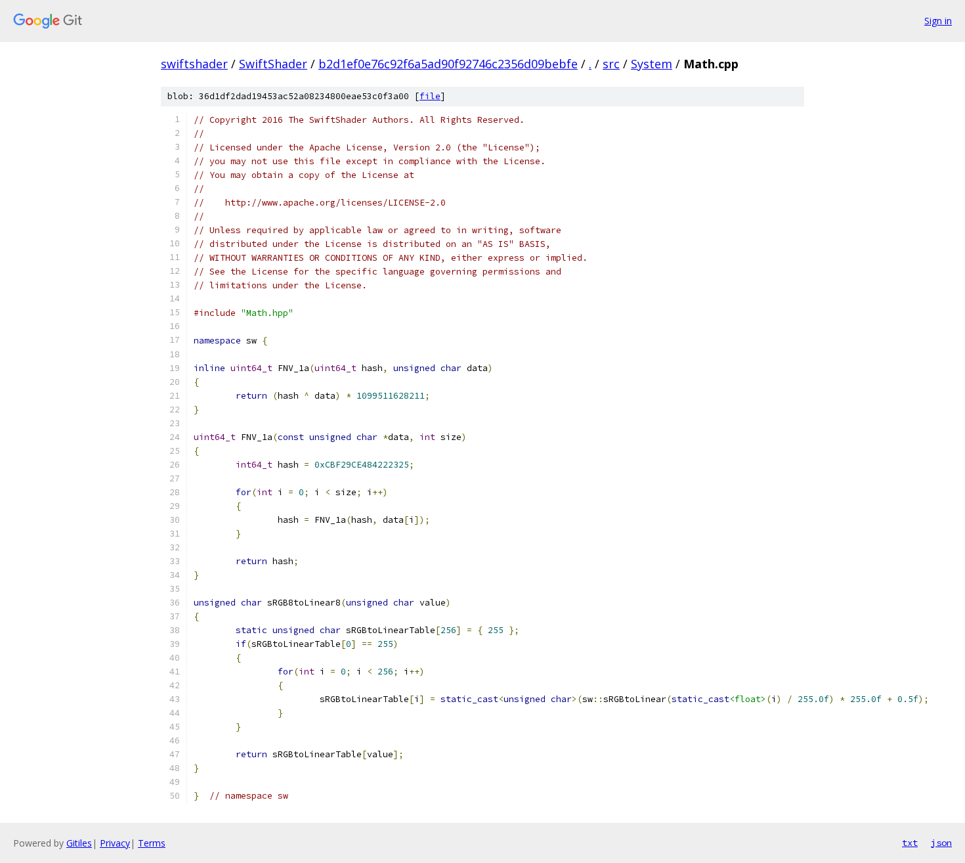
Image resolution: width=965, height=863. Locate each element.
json (941, 843)
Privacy (115, 843)
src (611, 64)
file (429, 96)
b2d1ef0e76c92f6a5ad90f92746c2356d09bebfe (448, 64)
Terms (151, 843)
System (651, 64)
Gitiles (79, 843)
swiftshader (194, 64)
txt (910, 843)
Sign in (938, 20)
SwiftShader (273, 64)
